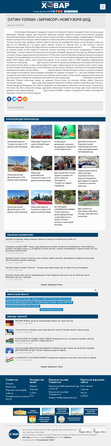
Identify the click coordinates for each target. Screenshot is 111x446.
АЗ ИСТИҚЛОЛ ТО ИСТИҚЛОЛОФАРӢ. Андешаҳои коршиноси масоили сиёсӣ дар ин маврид (55, 357)
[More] (25, 99)
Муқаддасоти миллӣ (37, 381)
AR (44, 11)
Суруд (33, 392)
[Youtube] (19, 99)
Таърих (9, 383)
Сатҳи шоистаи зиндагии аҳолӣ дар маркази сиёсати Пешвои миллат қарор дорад (52, 329)
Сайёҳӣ (9, 393)
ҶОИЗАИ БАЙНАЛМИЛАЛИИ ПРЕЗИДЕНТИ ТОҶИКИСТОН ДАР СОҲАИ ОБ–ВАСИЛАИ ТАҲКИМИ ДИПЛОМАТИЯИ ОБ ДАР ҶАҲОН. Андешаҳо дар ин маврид (54, 349)
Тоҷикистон (12, 380)
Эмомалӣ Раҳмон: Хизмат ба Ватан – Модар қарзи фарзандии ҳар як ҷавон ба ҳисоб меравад (47, 267)
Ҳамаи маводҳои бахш (52, 284)
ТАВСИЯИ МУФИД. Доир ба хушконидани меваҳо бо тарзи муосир (44, 321)
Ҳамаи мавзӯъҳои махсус (51, 309)
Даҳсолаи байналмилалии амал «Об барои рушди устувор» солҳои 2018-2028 (39, 302)
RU (37, 11)
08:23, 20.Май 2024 (15, 253)
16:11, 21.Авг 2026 (23, 360)
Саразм (84, 389)
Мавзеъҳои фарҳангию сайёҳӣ (92, 381)
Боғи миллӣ (86, 386)
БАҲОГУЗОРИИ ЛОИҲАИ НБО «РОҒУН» (22, 306)
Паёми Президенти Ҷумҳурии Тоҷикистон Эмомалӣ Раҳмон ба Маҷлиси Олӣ (38, 299)
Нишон (33, 386)
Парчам (34, 389)
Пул (32, 396)
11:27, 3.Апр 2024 (14, 280)
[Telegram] (14, 99)
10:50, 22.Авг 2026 (23, 353)
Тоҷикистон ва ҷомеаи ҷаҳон (17, 397)
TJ (34, 11)
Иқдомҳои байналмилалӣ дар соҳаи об (64, 387)
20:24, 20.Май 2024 (15, 242)
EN (41, 11)
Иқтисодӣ (11, 387)
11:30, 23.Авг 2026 (23, 332)
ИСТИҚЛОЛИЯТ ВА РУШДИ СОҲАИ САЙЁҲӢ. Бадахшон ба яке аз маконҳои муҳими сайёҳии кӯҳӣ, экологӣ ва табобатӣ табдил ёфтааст (54, 339)
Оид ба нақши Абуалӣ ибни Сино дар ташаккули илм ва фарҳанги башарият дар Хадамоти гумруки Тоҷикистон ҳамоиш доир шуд (88, 178)
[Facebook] (9, 99)
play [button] (67, 11)
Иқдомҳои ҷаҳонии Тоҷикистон (58, 381)
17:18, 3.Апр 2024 (14, 270)
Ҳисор (83, 392)
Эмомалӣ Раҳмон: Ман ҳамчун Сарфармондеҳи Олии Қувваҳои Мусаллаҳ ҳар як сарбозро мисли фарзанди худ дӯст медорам (48, 276)
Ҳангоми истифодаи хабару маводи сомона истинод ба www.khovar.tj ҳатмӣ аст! (41, 239)
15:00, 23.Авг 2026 (23, 323)
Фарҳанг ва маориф (16, 390)
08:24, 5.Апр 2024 (14, 263)
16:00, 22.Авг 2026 (23, 343)
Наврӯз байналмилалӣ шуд (63, 397)
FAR (48, 11)
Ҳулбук (84, 396)
